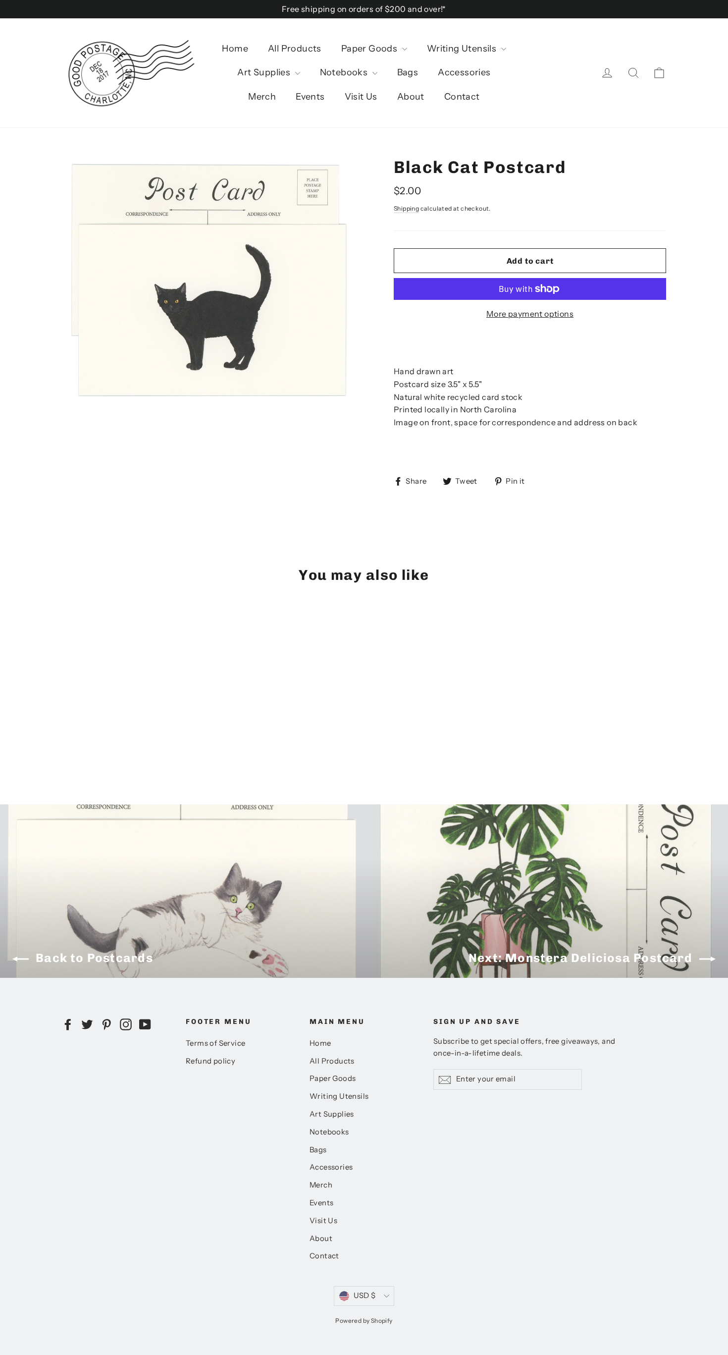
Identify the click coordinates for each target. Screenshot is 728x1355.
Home (235, 48)
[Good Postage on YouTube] (145, 1023)
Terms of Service (215, 1043)
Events (310, 96)
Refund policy (210, 1061)
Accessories (464, 72)
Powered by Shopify (363, 1320)
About (410, 96)
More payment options (529, 314)
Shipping (406, 208)
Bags (407, 72)
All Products (294, 48)
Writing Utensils (463, 48)
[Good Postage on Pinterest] (106, 1023)
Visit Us (361, 96)
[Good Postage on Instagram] (126, 1023)
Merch (262, 96)
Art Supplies (264, 72)
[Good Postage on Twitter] (87, 1023)
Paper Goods (370, 48)
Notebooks (345, 72)
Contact (462, 96)
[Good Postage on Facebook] (68, 1023)
